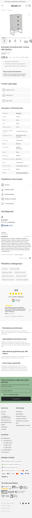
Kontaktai (3, 429)
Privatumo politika (6, 505)
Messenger (6, 452)
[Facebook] (21, 503)
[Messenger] (29, 503)
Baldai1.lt (3, 10)
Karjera (3, 424)
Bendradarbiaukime (6, 422)
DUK (17, 423)
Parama (3, 414)
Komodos (10, 10)
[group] (16, 309)
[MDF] (19, 155)
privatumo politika (13, 394)
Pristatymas (19, 411)
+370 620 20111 (7, 440)
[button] (16, 1)
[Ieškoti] (26, 5)
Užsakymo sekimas (21, 416)
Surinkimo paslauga (21, 418)
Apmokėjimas (19, 414)
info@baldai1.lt (7, 450)
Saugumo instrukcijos (22, 173)
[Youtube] (26, 503)
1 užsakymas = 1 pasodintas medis (6, 417)
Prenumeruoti (16, 399)
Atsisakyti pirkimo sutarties (23, 425)
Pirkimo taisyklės (5, 511)
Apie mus (3, 411)
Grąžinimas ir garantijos (22, 421)
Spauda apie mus (6, 420)
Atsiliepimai (4, 427)
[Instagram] (23, 503)
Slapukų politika (5, 508)
